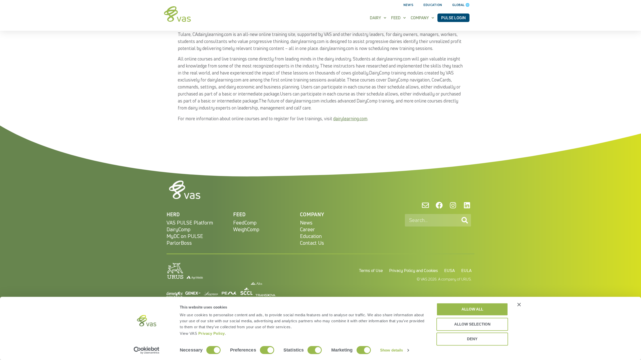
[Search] (464, 220)
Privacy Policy (211, 333)
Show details (391, 350)
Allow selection (472, 324)
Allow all (472, 309)
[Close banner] (519, 304)
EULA (466, 270)
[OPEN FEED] (404, 18)
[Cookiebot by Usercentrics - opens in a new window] (147, 350)
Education (432, 4)
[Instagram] (453, 205)
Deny (472, 339)
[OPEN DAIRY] (385, 18)
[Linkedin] (467, 205)
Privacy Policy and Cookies (413, 270)
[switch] (267, 350)
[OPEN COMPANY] (433, 18)
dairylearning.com (350, 119)
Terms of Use (371, 270)
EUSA (449, 270)
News (408, 4)
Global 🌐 (460, 4)
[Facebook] (439, 205)
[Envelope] (425, 205)
